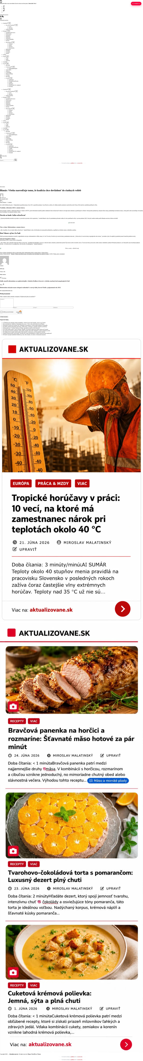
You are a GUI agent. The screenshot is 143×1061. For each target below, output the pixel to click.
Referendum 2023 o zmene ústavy (33, 252)
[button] (71, 16)
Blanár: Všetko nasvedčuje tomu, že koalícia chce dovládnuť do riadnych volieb (30, 254)
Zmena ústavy (45, 252)
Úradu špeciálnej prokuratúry (89, 242)
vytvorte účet (79, 163)
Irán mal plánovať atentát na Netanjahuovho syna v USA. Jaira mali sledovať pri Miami (23, 324)
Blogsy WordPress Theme (34, 1054)
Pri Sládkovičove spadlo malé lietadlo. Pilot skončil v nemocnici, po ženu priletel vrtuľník (24, 332)
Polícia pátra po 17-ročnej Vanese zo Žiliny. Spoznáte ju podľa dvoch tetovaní (21, 328)
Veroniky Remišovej (51, 236)
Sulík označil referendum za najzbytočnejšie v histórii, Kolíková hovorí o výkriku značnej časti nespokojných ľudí (35, 281)
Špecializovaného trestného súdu (73, 242)
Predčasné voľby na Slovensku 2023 (15, 252)
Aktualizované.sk (4, 14)
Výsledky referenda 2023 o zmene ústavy (12, 208)
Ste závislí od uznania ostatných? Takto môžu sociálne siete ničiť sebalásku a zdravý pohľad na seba (26, 330)
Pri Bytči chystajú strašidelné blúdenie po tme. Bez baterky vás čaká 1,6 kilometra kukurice (24, 334)
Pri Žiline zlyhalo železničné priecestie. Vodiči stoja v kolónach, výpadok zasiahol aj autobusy (25, 326)
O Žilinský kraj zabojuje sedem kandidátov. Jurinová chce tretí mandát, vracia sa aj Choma (24, 322)
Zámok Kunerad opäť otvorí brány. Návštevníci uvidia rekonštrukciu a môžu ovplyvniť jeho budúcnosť (27, 333)
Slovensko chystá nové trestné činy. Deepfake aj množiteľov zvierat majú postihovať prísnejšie (25, 325)
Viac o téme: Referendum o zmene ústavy (12, 227)
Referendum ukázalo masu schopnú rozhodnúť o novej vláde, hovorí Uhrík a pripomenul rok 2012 (30, 287)
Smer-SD (30, 205)
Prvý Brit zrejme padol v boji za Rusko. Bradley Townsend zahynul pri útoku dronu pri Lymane (25, 329)
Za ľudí (44, 236)
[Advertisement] (71, 175)
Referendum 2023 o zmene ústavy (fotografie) (11, 240)
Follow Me (2, 271)
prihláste (72, 163)
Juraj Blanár (45, 205)
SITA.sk (4, 197)
